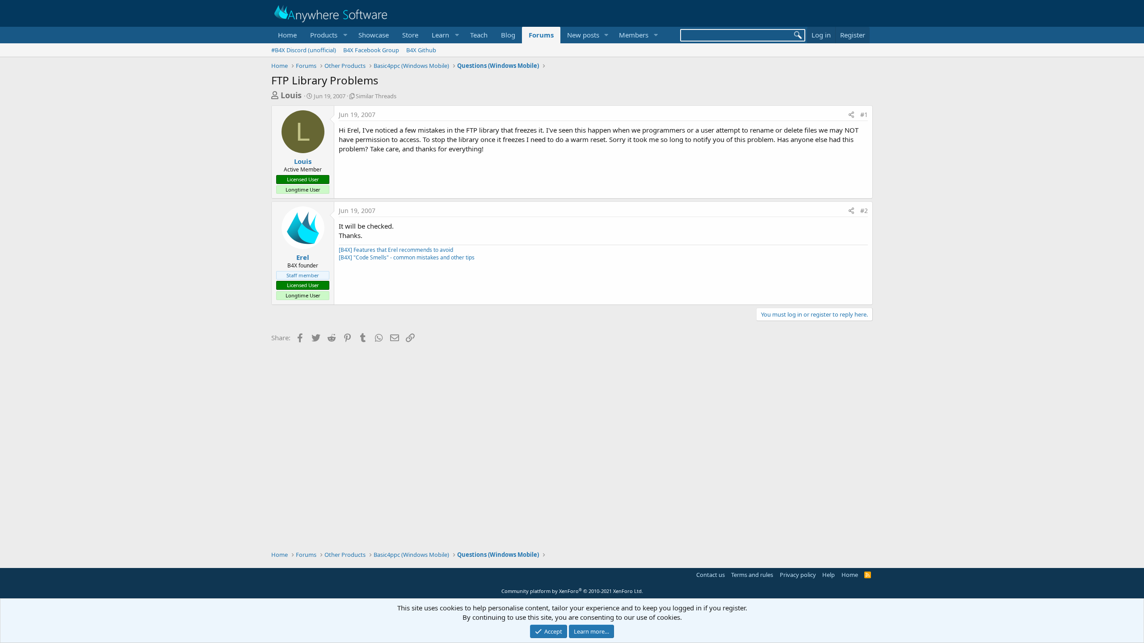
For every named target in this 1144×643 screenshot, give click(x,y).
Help (828, 575)
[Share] (851, 115)
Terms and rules (752, 575)
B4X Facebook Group (371, 50)
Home (287, 34)
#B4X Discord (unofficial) (303, 50)
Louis (291, 95)
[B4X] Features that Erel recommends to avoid (396, 250)
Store (410, 34)
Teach (479, 34)
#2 (864, 210)
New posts (583, 34)
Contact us (710, 575)
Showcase (373, 34)
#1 (864, 114)
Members (633, 34)
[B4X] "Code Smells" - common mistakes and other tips (407, 257)
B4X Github (421, 50)
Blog (508, 34)
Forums (541, 34)
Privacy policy (798, 575)
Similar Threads (376, 96)
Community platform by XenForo (572, 591)
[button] (327, 35)
